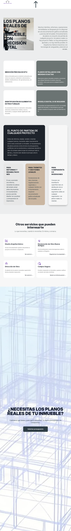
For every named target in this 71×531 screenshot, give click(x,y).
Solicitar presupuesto (35, 429)
